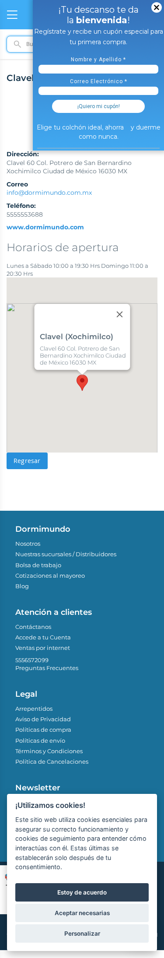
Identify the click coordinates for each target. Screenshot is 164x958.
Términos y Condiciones (49, 750)
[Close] (119, 314)
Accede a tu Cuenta (43, 637)
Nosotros (27, 543)
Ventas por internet (42, 647)
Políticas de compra (43, 729)
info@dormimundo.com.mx (49, 193)
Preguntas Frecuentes (46, 667)
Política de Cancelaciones (51, 761)
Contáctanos (33, 626)
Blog (22, 586)
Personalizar (82, 933)
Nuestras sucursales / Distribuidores (65, 554)
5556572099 (32, 659)
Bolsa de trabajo (38, 564)
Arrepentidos (33, 708)
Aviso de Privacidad (43, 719)
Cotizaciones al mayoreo (50, 575)
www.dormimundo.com (45, 227)
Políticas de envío (40, 740)
